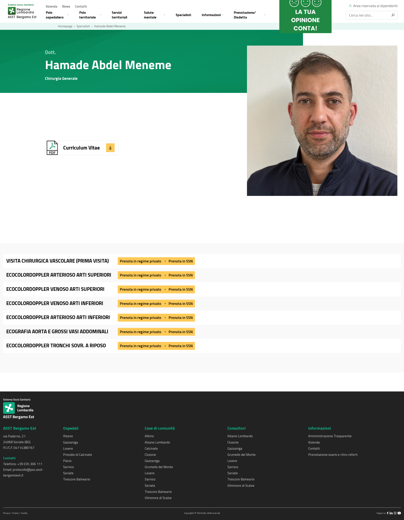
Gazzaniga (70, 442)
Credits (24, 513)
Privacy (6, 513)
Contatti (81, 6)
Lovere (68, 448)
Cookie (15, 513)
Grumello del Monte (159, 466)
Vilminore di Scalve (158, 497)
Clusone (150, 454)
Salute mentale (150, 15)
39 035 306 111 (30, 463)
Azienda (51, 6)
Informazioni (211, 14)
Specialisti (183, 14)
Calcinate (151, 448)
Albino (149, 435)
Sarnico (68, 466)
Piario (67, 460)
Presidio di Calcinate (77, 454)
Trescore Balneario (76, 479)
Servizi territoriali (119, 15)
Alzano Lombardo (157, 442)
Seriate (68, 473)
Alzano (68, 435)
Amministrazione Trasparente (330, 435)
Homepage (65, 26)
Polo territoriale (87, 15)
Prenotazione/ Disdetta (245, 15)
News (66, 6)
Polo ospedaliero (55, 15)
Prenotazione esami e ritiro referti (333, 454)
